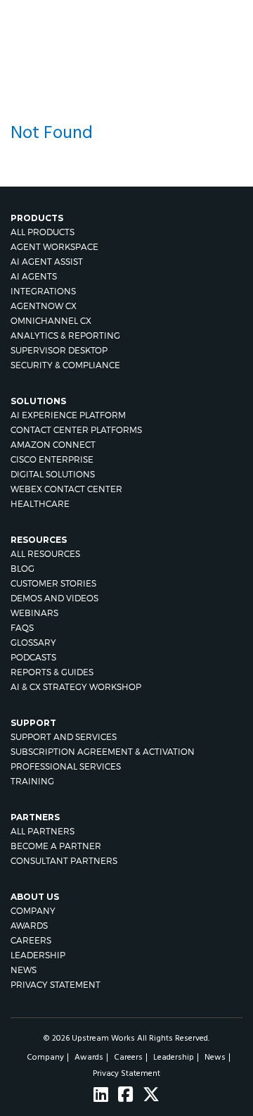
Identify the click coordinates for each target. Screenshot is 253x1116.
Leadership (38, 955)
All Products (42, 232)
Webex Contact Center (66, 489)
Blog (22, 568)
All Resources (45, 553)
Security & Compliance (65, 365)
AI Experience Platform (68, 415)
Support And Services (64, 737)
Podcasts (33, 657)
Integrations (43, 291)
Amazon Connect (53, 444)
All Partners (42, 831)
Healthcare (40, 504)
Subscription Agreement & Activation (103, 751)
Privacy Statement (55, 984)
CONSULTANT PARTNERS (64, 860)
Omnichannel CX (51, 320)
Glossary (33, 642)
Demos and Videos (54, 598)
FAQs (22, 627)
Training (32, 781)
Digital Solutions (53, 474)
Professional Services (66, 766)
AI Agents (34, 276)
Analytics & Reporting (65, 335)
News (24, 970)
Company (33, 910)
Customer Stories (53, 583)
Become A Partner (56, 846)
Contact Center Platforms (76, 430)
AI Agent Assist (47, 261)
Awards (29, 925)
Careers (31, 940)
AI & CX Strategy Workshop (76, 687)
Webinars (34, 613)
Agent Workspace (54, 247)
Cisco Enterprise (52, 459)
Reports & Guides (52, 672)
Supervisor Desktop (59, 350)
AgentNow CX (44, 306)
